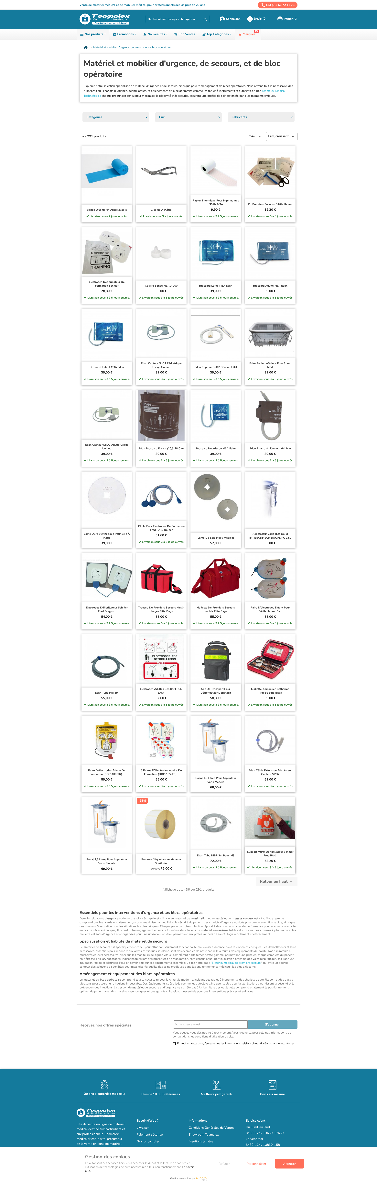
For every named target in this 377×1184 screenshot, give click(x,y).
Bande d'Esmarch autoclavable (107, 210)
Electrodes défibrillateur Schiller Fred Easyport (107, 609)
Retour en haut (276, 881)
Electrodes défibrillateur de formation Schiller (107, 284)
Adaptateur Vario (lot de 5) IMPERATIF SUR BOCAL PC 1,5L (270, 536)
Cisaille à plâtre (161, 210)
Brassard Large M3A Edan (215, 286)
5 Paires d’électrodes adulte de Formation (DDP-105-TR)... (161, 772)
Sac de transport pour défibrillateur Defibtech (215, 691)
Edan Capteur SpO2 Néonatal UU (216, 367)
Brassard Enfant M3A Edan (107, 367)
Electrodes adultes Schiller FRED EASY (161, 691)
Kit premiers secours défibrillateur (270, 204)
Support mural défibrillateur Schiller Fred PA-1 (270, 854)
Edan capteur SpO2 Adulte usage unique (106, 447)
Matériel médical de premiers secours (236, 963)
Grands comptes (148, 1141)
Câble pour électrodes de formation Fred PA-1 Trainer (161, 528)
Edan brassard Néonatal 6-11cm (270, 448)
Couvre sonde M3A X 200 (161, 286)
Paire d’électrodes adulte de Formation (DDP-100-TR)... (106, 772)
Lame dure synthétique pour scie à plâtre (107, 536)
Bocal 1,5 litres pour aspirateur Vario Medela (215, 780)
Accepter (289, 1164)
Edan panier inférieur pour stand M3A (270, 365)
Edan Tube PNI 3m (106, 693)
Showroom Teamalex (204, 1134)
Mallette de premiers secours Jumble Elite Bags (216, 609)
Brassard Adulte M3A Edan (270, 286)
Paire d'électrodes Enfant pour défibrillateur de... (270, 609)
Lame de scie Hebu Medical (216, 538)
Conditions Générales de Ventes (211, 1128)
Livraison (143, 1128)
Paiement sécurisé (150, 1134)
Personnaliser (256, 1164)
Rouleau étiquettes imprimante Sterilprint (161, 861)
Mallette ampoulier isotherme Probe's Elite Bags (270, 691)
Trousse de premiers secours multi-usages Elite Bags (161, 609)
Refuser (224, 1164)
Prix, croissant (281, 136)
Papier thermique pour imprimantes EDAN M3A (216, 202)
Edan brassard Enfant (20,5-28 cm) (161, 448)
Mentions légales (201, 1141)
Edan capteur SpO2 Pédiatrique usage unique (161, 365)
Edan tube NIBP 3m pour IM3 (215, 855)
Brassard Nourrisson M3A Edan (216, 448)
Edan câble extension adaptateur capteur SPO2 (270, 772)
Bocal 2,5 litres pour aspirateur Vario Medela (106, 861)
